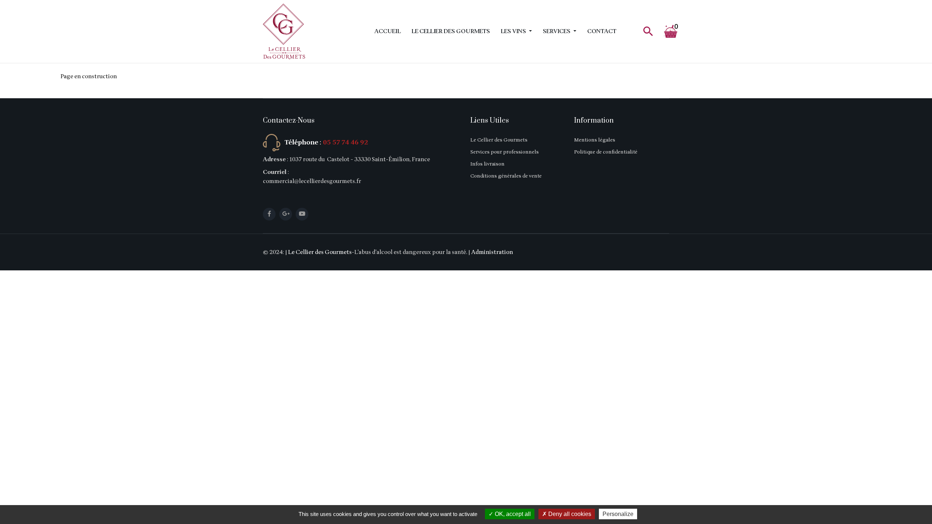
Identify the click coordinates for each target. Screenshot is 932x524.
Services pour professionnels (504, 152)
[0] (665, 32)
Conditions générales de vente (506, 176)
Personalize (618, 514)
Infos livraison (487, 164)
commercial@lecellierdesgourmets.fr (312, 181)
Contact (601, 31)
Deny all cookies (569, 514)
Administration (492, 252)
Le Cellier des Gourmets (451, 31)
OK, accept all (512, 514)
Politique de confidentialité (605, 152)
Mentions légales (594, 140)
